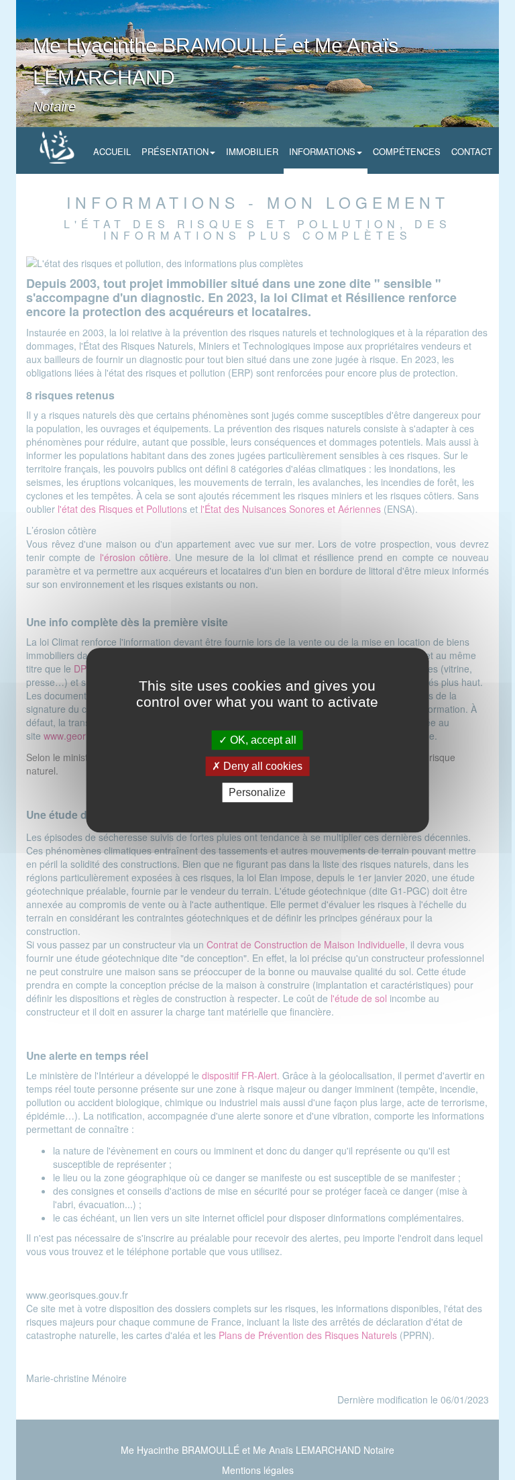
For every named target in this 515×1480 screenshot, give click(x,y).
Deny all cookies (261, 766)
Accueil (112, 151)
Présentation (175, 151)
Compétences (407, 151)
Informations (322, 151)
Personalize (257, 792)
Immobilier (252, 151)
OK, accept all (261, 740)
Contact (471, 151)
